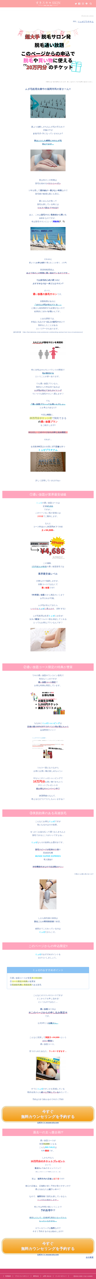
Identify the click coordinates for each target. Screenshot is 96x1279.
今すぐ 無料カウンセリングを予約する (48, 1114)
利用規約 (8, 1276)
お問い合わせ (47, 1276)
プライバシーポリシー (22, 1276)
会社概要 (90, 1257)
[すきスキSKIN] (48, 5)
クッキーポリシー (61, 1276)
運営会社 (36, 1276)
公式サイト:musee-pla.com (48, 1122)
